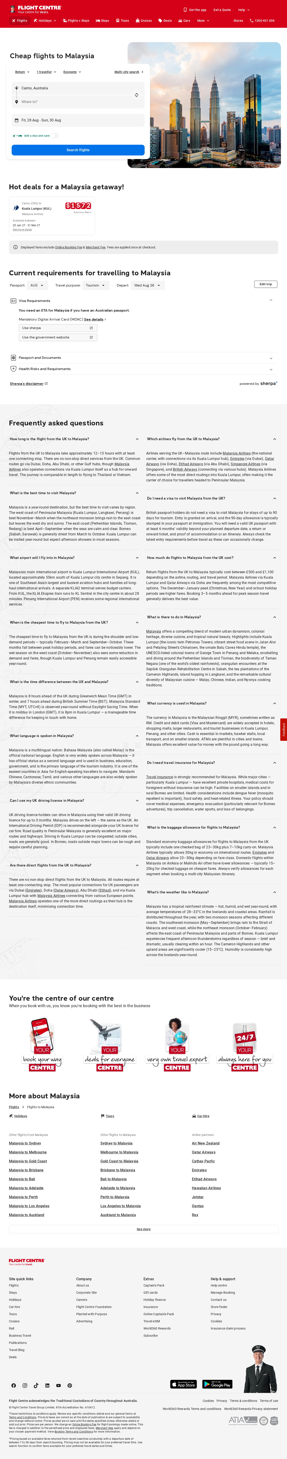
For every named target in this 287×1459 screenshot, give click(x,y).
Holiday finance (155, 1300)
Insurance (151, 1307)
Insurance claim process (228, 1328)
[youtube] (58, 1385)
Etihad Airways (191, 464)
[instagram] (25, 1385)
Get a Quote (222, 10)
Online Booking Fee (69, 247)
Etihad (105, 890)
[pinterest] (69, 1385)
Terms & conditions (243, 1401)
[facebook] (13, 1385)
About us (82, 1285)
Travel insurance (159, 777)
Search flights (78, 150)
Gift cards (151, 1292)
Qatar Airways (65, 890)
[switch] (53, 137)
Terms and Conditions (23, 1417)
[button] (144, 1229)
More (201, 20)
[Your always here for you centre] (244, 1045)
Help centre (219, 1285)
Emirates (33, 890)
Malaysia (153, 631)
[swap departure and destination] (136, 95)
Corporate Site (86, 1292)
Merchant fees (104, 1428)
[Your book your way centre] (42, 1045)
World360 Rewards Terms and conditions (192, 1409)
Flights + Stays (78, 20)
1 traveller (44, 72)
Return (20, 72)
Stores (238, 20)
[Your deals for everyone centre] (109, 1045)
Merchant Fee (95, 247)
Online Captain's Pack (159, 1314)
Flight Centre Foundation (94, 1307)
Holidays (45, 20)
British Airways (185, 469)
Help (241, 10)
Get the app (197, 10)
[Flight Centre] (27, 1262)
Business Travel (20, 1335)
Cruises (146, 20)
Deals (167, 20)
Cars (186, 20)
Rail (11, 1328)
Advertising (84, 1321)
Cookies (216, 1321)
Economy (70, 72)
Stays (105, 20)
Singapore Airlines (245, 464)
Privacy (216, 1314)
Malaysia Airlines (51, 896)
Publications (18, 1343)
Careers (81, 1300)
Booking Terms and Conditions (73, 1431)
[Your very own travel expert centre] (177, 1045)
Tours (125, 20)
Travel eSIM (152, 1321)
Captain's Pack (154, 1285)
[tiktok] (36, 1385)
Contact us (218, 1300)
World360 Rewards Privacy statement (251, 1409)
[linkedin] (47, 1385)
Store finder (219, 1307)
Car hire (14, 1307)
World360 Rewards (157, 1328)
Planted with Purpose (91, 1314)
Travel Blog (17, 1350)
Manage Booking (223, 1292)
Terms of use (269, 1401)
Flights (22, 20)
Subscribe (151, 1335)
